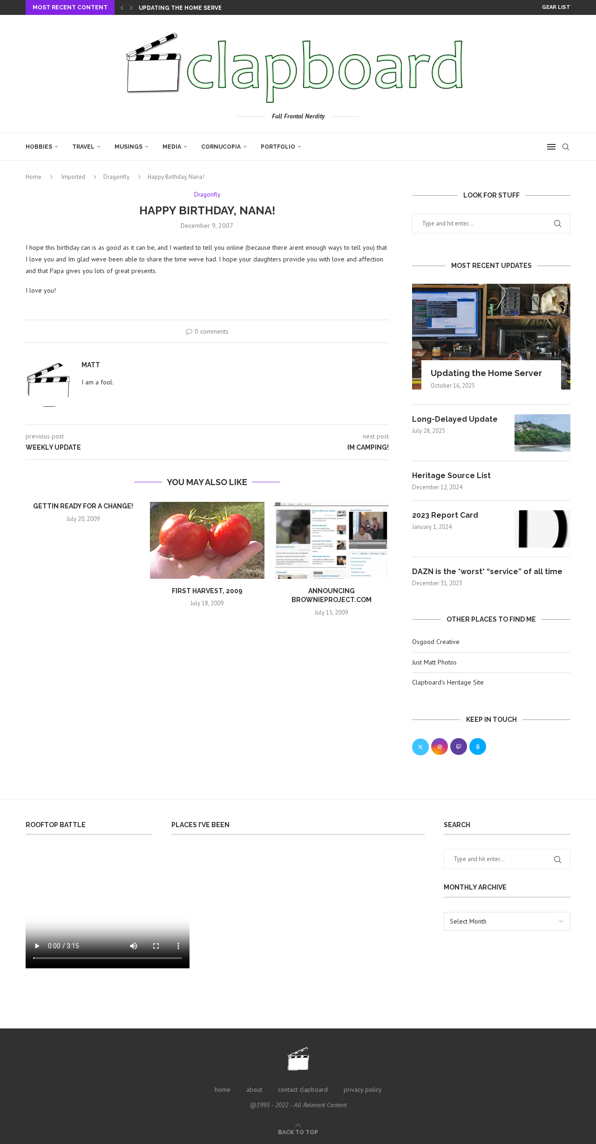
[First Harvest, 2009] (207, 540)
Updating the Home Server (182, 8)
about (254, 1089)
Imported (73, 177)
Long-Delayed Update (455, 419)
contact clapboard (303, 1089)
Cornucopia (221, 147)
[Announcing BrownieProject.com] (331, 540)
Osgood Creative (436, 641)
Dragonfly (116, 177)
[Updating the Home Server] (491, 337)
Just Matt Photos (434, 662)
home (222, 1089)
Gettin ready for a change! (83, 506)
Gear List (556, 7)
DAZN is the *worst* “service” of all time (487, 571)
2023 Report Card (445, 515)
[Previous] (122, 7)
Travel (83, 147)
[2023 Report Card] (542, 529)
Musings (128, 147)
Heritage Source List (451, 475)
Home (33, 177)
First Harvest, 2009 (207, 591)
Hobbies (39, 147)
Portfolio (278, 147)
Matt (90, 365)
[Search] (565, 146)
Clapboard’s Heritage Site (448, 682)
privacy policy (363, 1089)
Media (172, 147)
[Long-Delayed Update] (542, 433)
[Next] (131, 7)
